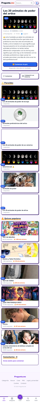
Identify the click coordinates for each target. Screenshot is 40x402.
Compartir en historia (29, 76)
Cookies (16, 383)
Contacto (23, 383)
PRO (23, 380)
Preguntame (20, 376)
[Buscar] (31, 3)
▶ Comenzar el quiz (20, 64)
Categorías (5, 380)
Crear (18, 380)
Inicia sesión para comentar (13, 361)
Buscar (13, 380)
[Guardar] (35, 31)
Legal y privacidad (32, 380)
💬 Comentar (7, 76)
